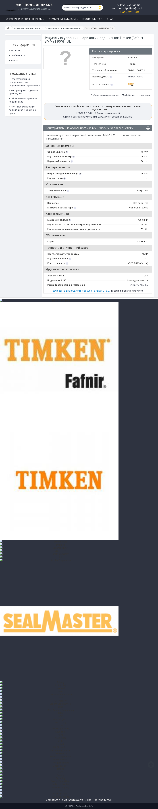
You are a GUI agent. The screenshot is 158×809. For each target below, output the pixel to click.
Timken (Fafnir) (135, 76)
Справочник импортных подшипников (62, 28)
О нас (88, 800)
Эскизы (14, 60)
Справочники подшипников (27, 28)
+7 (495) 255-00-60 (128, 5)
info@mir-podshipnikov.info (126, 290)
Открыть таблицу (139, 284)
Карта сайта (75, 800)
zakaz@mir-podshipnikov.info (115, 116)
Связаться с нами (56, 800)
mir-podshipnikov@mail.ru (129, 8)
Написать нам (129, 12)
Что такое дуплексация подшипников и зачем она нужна (22, 109)
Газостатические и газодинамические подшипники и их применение (24, 82)
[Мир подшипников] (29, 7)
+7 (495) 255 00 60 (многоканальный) (98, 113)
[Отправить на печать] (148, 128)
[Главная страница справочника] (8, 28)
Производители (102, 800)
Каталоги (15, 50)
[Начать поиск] (100, 7)
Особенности (17, 55)
